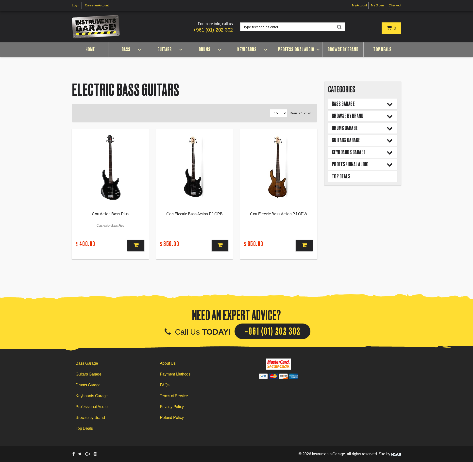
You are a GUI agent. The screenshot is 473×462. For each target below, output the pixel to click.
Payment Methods (175, 374)
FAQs (164, 385)
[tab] (363, 104)
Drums (204, 49)
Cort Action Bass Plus (110, 214)
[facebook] (73, 454)
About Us (168, 363)
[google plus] (87, 454)
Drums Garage (345, 128)
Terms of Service (174, 396)
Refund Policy (172, 417)
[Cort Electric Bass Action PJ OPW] (278, 167)
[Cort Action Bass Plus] (110, 167)
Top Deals (382, 49)
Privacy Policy (172, 407)
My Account (359, 5)
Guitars (164, 49)
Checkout (395, 5)
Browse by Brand (343, 49)
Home (90, 49)
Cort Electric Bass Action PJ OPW (278, 214)
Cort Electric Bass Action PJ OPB (194, 214)
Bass (126, 49)
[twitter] (80, 454)
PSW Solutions (396, 454)
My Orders (377, 5)
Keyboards (246, 49)
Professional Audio (296, 49)
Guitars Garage (346, 140)
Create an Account (97, 5)
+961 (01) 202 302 (213, 30)
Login (75, 5)
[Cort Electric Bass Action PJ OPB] (194, 167)
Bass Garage (343, 104)
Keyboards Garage (349, 152)
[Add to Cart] (135, 245)
